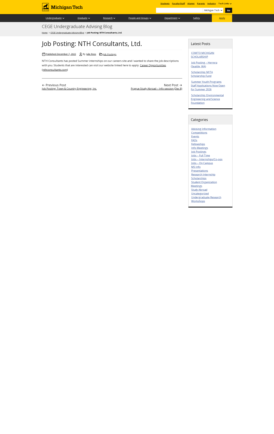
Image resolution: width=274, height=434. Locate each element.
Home (45, 32)
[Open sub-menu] (230, 3)
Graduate (82, 17)
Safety (196, 17)
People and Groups (138, 17)
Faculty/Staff (178, 3)
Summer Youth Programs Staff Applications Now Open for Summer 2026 (208, 85)
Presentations (199, 170)
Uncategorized (200, 193)
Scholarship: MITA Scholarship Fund (202, 74)
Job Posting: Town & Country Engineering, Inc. (69, 88)
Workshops (198, 201)
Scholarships (198, 178)
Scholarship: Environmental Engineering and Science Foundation (207, 99)
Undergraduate (54, 17)
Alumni (191, 3)
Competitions (199, 132)
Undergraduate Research (206, 197)
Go (228, 10)
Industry (211, 3)
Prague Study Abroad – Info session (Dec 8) (156, 88)
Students (165, 3)
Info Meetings (199, 148)
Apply (222, 17)
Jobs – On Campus (202, 163)
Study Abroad (199, 189)
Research (108, 17)
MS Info (196, 167)
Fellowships (198, 144)
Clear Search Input (200, 10)
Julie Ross (91, 53)
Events (195, 136)
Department (170, 17)
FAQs (194, 140)
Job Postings (109, 54)
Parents (201, 3)
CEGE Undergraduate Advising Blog (77, 26)
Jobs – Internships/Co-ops (206, 159)
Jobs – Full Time (200, 155)
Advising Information (203, 129)
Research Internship (203, 174)
